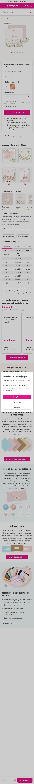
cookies (28, 380)
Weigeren (17, 408)
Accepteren (17, 397)
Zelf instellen (17, 402)
